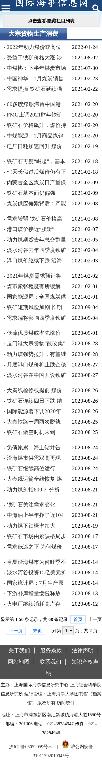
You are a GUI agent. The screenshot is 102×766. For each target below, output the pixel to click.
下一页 (16, 630)
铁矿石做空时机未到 (31, 432)
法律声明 (83, 650)
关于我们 (19, 650)
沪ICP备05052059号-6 (30, 746)
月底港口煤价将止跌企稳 (36, 365)
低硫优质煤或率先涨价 (34, 333)
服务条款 (51, 650)
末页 (37, 630)
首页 (77, 619)
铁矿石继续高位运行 (31, 468)
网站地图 (18, 662)
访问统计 (66, 702)
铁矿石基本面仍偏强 (31, 193)
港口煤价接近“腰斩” (30, 229)
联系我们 (50, 662)
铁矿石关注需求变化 (31, 505)
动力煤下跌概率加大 (31, 526)
